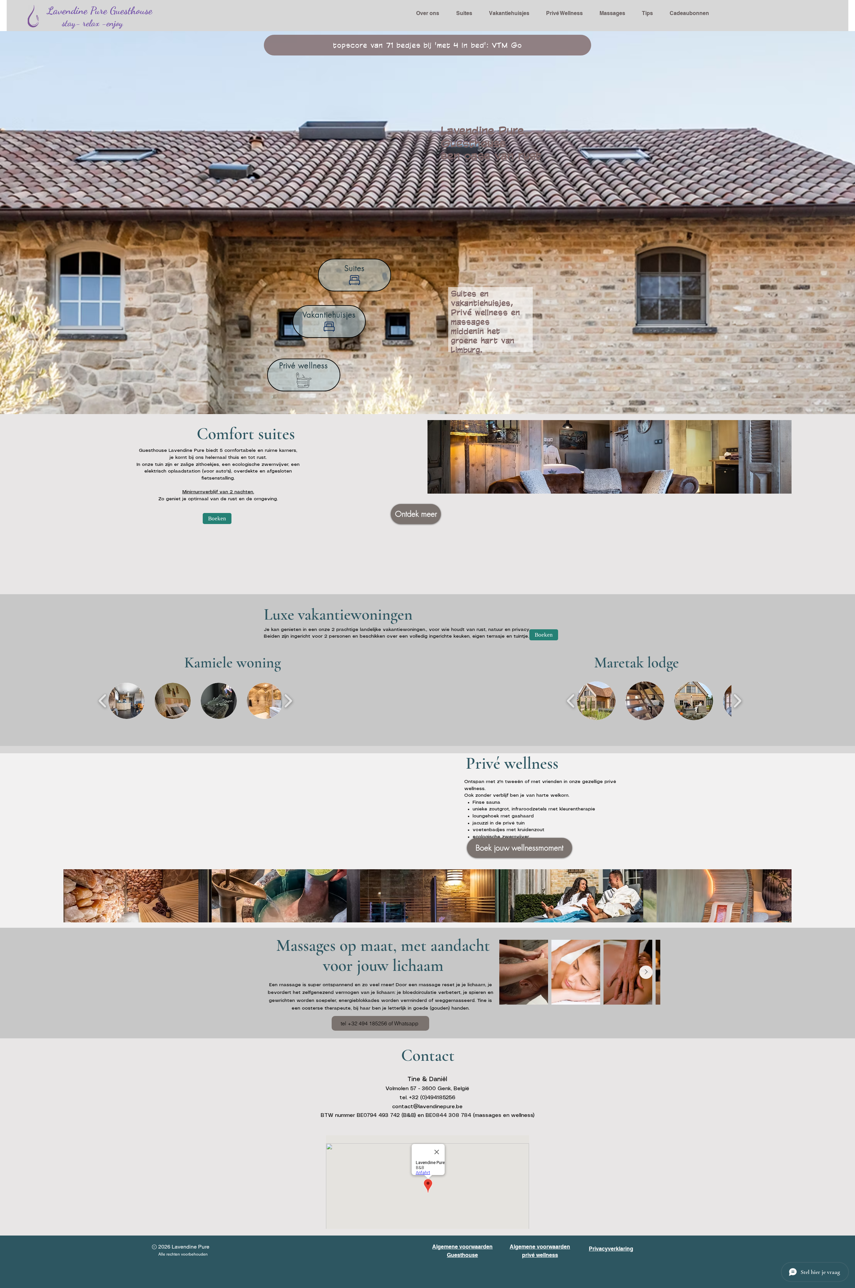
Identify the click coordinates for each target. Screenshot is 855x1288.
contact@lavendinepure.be (427, 1106)
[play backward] (102, 701)
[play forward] (288, 701)
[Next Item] (646, 972)
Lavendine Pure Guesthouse (99, 10)
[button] (127, 701)
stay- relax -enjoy (92, 23)
